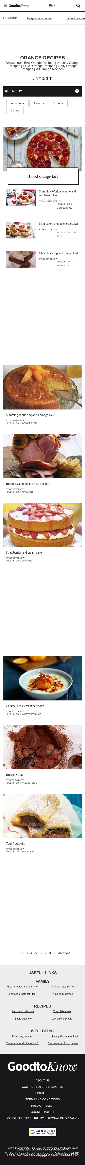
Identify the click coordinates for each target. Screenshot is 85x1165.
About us (43, 1080)
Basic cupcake (23, 1018)
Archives (64, 953)
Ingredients (17, 103)
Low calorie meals (62, 1018)
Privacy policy (42, 1105)
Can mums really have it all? (22, 1043)
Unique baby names (39, 18)
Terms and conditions (43, 1099)
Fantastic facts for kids (22, 993)
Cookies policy (42, 1111)
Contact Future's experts (42, 1086)
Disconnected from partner (63, 1043)
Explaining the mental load (63, 1036)
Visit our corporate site (56, 1149)
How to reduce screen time (22, 986)
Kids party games (63, 993)
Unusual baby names (63, 986)
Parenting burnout (22, 1036)
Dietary (14, 110)
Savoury (39, 103)
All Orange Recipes (50, 69)
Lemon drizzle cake (23, 1011)
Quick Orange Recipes (39, 66)
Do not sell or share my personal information (42, 1118)
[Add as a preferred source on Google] (42, 1132)
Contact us (42, 1093)
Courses (58, 103)
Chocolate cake (62, 1011)
